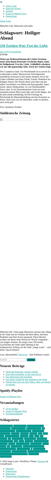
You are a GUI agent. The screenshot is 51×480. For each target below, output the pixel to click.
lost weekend (18, 438)
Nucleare (41, 461)
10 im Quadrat (6, 426)
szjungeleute (15, 52)
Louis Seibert (30, 438)
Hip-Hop (33, 433)
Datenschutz (11, 16)
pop (8, 446)
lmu (9, 438)
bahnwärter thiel (18, 428)
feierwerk (15, 433)
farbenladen (5, 433)
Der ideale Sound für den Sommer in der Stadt (26, 379)
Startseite (10, 469)
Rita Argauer (16, 446)
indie (40, 433)
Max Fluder (42, 438)
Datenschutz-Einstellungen (18, 476)
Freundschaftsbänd (14, 414)
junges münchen (12, 436)
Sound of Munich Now (16, 13)
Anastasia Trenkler (35, 426)
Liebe (36, 436)
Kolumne (24, 436)
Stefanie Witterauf (8, 449)
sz (31, 449)
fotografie (24, 433)
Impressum (10, 474)
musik (21, 441)
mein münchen (6, 441)
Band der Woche (13, 8)
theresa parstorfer (19, 451)
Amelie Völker (20, 426)
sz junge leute (39, 449)
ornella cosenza (23, 444)
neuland (9, 11)
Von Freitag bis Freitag (37, 451)
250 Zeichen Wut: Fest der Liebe (24, 46)
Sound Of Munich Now (10, 396)
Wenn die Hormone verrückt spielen (22, 372)
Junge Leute (11, 6)
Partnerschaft (36, 444)
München (29, 441)
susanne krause (23, 449)
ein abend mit (38, 431)
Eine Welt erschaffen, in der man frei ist (23, 374)
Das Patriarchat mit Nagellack (19, 377)
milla (16, 441)
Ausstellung (5, 428)
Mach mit (23, 354)
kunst (31, 436)
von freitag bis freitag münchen (14, 454)
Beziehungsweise (23, 431)
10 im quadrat (12, 408)
